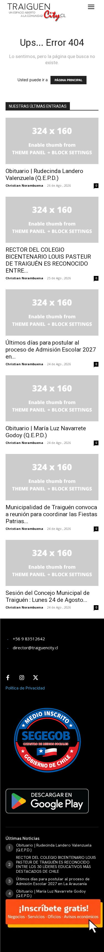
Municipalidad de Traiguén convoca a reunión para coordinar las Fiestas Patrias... (51, 514)
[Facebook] (7, 678)
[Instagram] (21, 678)
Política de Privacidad (25, 688)
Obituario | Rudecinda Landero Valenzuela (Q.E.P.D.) (44, 174)
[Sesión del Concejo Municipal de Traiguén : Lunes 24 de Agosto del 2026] (52, 563)
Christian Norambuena (24, 185)
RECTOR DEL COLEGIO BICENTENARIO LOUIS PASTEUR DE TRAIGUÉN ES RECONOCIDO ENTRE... (48, 260)
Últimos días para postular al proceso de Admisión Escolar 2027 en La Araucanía (53, 881)
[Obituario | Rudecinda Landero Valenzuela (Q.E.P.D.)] (52, 141)
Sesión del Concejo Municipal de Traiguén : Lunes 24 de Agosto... (48, 596)
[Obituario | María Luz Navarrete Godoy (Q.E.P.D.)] (52, 398)
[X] (35, 678)
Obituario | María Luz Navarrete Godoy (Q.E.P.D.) (46, 432)
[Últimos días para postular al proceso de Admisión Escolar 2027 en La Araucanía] (52, 312)
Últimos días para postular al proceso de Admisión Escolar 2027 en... (51, 349)
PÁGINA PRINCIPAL (68, 80)
